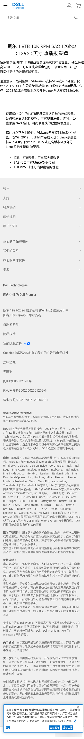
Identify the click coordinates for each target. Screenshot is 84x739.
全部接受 (67, 727)
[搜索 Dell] (76, 17)
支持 (6, 198)
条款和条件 (11, 324)
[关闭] (78, 707)
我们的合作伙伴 (14, 260)
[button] (69, 5)
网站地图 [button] (9, 217)
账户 (6, 188)
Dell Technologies (15, 285)
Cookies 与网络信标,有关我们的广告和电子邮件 (36, 353)
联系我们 (9, 207)
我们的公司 (11, 251)
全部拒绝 (54, 727)
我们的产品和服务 (15, 241)
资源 (6, 269)
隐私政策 (9, 334)
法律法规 (9, 362)
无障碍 (8, 372)
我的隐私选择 (13, 343)
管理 (8, 727)
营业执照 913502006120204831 (25, 400)
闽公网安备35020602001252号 (24, 390)
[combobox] (42, 17)
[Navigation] (5, 5)
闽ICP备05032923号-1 (18, 381)
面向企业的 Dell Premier (19, 295)
